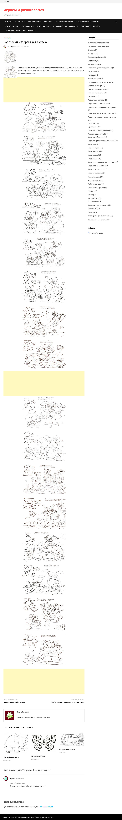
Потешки (91, 123)
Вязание (91, 50)
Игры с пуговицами (27, 26)
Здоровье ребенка (95, 57)
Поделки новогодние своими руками (103, 117)
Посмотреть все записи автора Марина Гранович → (33, 717)
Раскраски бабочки (38, 756)
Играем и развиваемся (23, 9)
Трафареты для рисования (99, 216)
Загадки (91, 53)
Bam (51, 817)
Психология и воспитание (98, 130)
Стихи (90, 195)
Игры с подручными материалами (101, 162)
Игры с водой (58, 26)
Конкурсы (92, 75)
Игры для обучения (11, 26)
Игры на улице (20, 21)
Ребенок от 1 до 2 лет (96, 187)
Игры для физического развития (87, 21)
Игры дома (8, 21)
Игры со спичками (71, 26)
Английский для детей (97, 43)
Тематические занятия (12, 30)
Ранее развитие (94, 180)
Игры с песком (85, 26)
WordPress (45, 817)
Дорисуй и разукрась (11, 757)
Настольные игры (29, 30)
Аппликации (93, 201)
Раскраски (6, 38)
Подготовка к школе (96, 100)
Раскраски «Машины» (67, 749)
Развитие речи (94, 177)
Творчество (92, 198)
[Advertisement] (43, 90)
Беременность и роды (97, 46)
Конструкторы (94, 78)
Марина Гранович (15, 47)
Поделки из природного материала (102, 107)
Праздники (92, 127)
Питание (91, 96)
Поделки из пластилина (97, 103)
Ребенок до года (94, 184)
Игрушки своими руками (64, 21)
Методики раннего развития (99, 82)
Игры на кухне (48, 21)
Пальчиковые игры (95, 93)
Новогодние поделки (96, 89)
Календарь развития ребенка (100, 68)
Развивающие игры (34, 21)
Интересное (93, 64)
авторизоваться (46, 807)
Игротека (96, 26)
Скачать (91, 191)
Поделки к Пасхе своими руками (101, 113)
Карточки (92, 71)
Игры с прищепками (43, 26)
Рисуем (91, 212)
